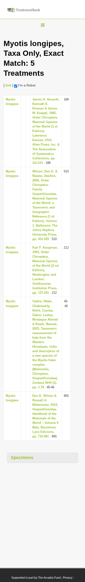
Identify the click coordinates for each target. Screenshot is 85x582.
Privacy (67, 577)
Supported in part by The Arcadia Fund (36, 577)
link (8, 85)
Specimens (22, 457)
